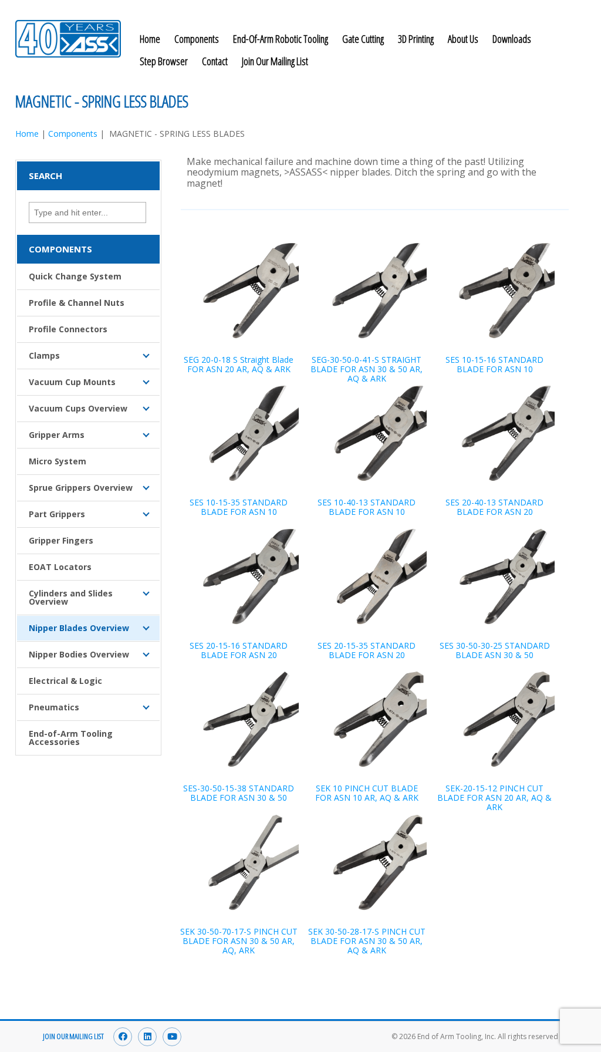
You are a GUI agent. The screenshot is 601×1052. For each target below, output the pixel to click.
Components (196, 39)
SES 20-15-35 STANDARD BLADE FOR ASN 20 (367, 650)
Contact (215, 61)
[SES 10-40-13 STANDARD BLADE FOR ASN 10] (367, 433)
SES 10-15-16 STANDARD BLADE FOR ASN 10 (494, 364)
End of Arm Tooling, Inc (68, 39)
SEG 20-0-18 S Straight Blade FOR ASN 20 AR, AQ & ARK (238, 364)
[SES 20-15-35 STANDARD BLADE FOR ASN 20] (367, 576)
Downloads (511, 39)
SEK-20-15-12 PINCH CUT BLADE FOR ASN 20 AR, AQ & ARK (494, 797)
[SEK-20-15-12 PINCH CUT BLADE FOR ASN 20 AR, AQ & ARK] (495, 719)
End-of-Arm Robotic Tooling (280, 39)
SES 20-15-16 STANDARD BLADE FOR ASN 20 (239, 650)
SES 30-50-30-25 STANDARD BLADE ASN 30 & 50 (495, 650)
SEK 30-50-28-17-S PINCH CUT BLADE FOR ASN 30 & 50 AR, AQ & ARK (367, 941)
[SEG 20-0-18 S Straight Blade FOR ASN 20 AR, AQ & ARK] (239, 290)
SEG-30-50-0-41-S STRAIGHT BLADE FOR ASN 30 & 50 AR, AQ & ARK (366, 369)
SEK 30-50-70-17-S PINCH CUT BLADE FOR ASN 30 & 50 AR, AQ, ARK (239, 941)
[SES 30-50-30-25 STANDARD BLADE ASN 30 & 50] (495, 576)
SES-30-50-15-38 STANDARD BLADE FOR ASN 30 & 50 (238, 793)
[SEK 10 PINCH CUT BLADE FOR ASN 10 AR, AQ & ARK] (367, 719)
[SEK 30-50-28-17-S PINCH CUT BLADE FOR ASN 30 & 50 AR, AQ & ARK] (367, 862)
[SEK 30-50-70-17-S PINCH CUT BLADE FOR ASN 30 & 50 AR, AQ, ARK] (239, 862)
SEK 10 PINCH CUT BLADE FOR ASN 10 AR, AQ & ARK (366, 793)
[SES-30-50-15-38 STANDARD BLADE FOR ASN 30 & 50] (239, 719)
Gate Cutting (363, 39)
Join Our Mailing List (275, 61)
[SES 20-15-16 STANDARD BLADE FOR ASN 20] (239, 576)
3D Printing (416, 39)
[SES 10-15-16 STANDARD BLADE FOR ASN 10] (495, 290)
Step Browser (164, 61)
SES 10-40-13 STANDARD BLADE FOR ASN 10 (367, 507)
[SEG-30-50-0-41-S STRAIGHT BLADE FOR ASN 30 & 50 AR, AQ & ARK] (367, 290)
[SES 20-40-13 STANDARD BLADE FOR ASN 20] (495, 433)
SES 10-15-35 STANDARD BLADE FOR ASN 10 (239, 507)
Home (150, 39)
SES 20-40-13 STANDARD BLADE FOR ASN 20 (494, 507)
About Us (463, 39)
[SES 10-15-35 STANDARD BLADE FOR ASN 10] (239, 433)
